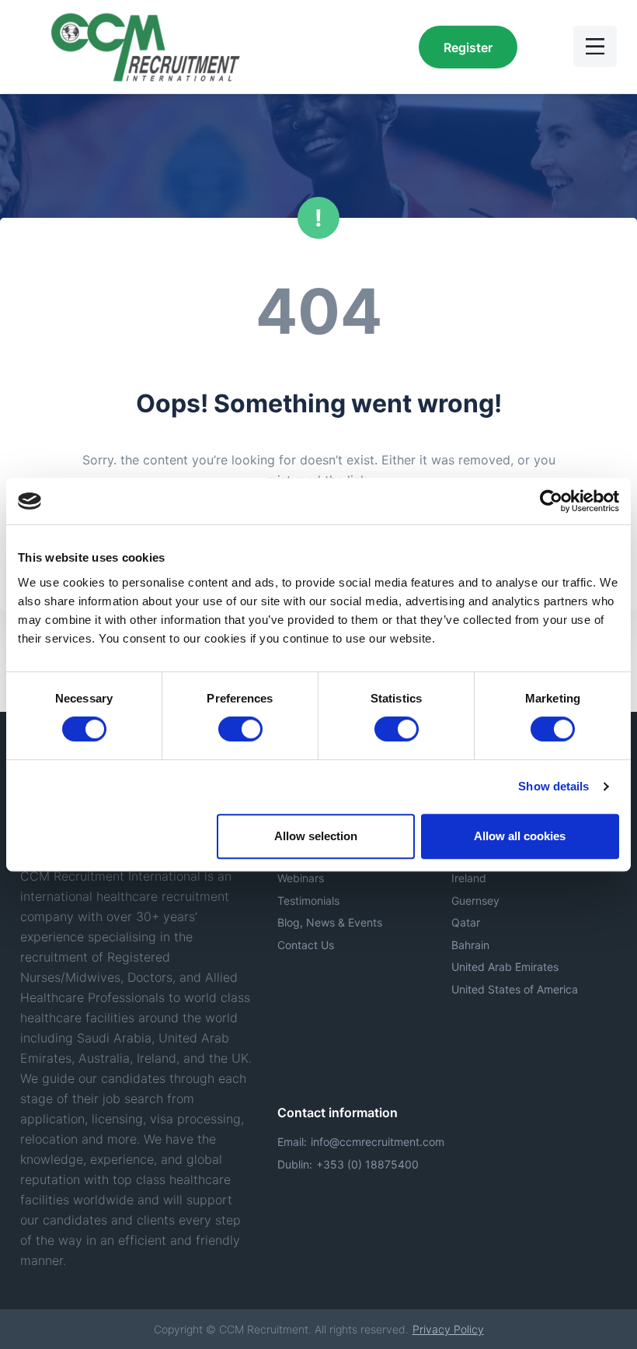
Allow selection (315, 836)
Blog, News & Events (329, 922)
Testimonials (308, 900)
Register (468, 47)
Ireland (468, 878)
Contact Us (305, 944)
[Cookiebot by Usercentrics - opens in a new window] (551, 501)
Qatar (465, 922)
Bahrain (470, 944)
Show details (553, 786)
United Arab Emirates (505, 966)
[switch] (240, 729)
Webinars (300, 878)
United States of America (514, 989)
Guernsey (475, 900)
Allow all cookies (520, 836)
